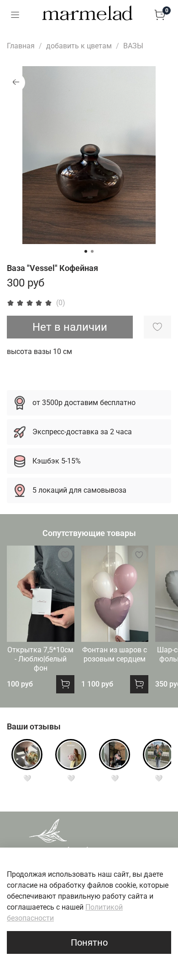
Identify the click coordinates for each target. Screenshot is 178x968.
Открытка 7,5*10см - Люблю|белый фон (40, 658)
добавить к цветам (79, 46)
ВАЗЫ (133, 46)
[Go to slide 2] (92, 251)
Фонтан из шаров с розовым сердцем (114, 654)
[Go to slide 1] (85, 251)
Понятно (89, 942)
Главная (21, 46)
